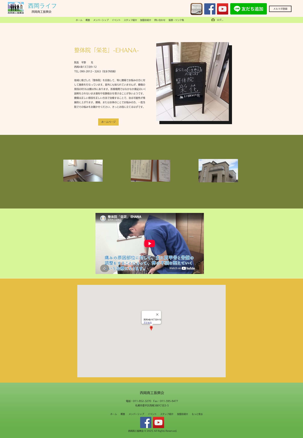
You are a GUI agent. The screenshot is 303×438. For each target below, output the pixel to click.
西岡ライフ (42, 6)
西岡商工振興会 (152, 392)
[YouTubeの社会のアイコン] (222, 9)
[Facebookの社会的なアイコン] (209, 9)
